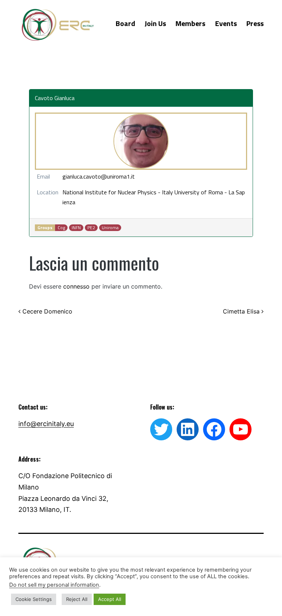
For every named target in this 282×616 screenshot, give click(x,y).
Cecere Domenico (46, 311)
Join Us (155, 23)
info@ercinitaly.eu (46, 424)
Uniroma (110, 227)
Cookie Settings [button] (33, 599)
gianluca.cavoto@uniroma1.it (98, 176)
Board (125, 23)
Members (190, 23)
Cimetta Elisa (242, 311)
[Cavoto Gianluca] (141, 141)
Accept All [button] (109, 599)
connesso (76, 286)
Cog (61, 227)
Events (226, 23)
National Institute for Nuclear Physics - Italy (117, 192)
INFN (76, 227)
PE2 (91, 227)
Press (255, 23)
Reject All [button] (76, 599)
